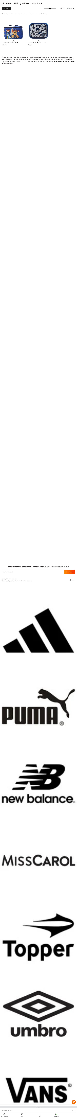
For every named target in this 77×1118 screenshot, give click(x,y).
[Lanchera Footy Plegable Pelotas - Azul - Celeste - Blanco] (38, 29)
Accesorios (14, 13)
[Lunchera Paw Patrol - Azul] (13, 29)
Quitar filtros (43, 13)
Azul (33, 13)
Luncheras (24, 13)
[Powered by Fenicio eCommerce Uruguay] (72, 580)
